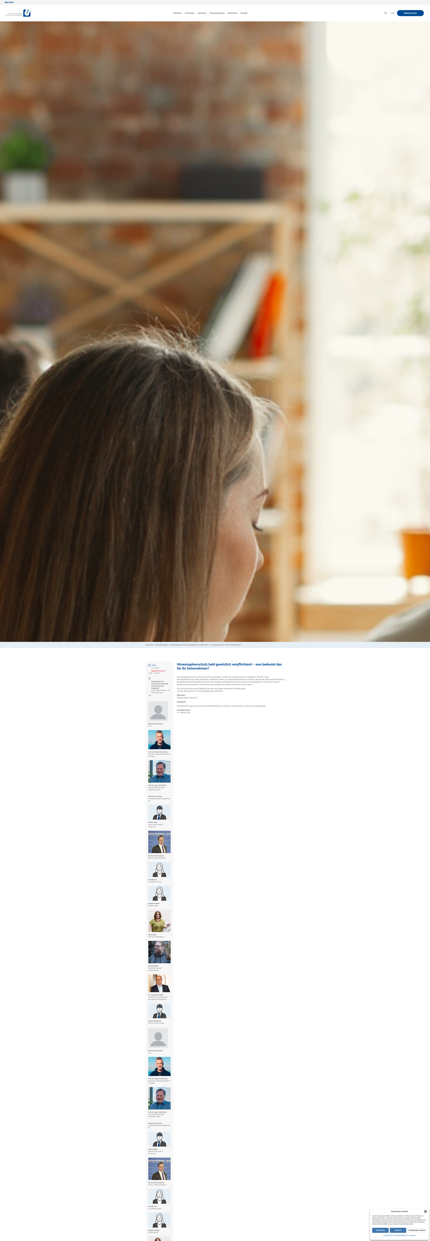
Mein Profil (9, 2)
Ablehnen (398, 1230)
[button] (425, 1211)
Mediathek (232, 13)
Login (392, 13)
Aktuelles (202, 13)
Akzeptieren (380, 1230)
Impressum (412, 1235)
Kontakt (243, 13)
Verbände (177, 13)
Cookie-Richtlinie (388, 1235)
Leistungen (190, 13)
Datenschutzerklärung (401, 1235)
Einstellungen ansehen (417, 1230)
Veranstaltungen (217, 13)
